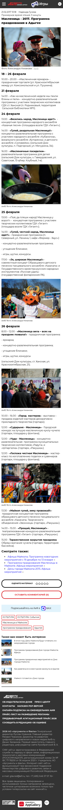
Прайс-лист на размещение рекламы (25, 714)
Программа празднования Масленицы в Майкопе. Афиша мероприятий (30, 564)
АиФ (36, 68)
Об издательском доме (17, 702)
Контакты (8, 706)
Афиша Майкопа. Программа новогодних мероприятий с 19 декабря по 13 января (31, 558)
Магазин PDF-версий (30, 706)
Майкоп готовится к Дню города (29, 678)
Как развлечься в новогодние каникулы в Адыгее (36, 669)
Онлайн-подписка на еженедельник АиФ (28, 710)
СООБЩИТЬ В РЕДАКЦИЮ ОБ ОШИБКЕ (24, 722)
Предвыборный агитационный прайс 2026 (29, 718)
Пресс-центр (42, 702)
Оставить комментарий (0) (32, 594)
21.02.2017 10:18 (8, 12)
